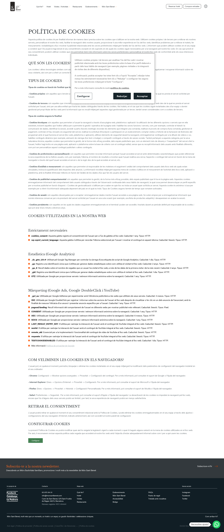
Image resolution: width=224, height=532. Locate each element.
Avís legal (10, 526)
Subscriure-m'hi (204, 466)
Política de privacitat (24, 526)
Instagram (186, 492)
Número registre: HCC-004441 (54, 504)
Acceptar (142, 96)
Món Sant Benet (108, 6)
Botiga (115, 502)
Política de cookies (87, 526)
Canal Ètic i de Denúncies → (66, 526)
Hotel (49, 6)
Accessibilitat (118, 499)
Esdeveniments (91, 6)
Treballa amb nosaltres (157, 499)
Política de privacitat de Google (60, 345)
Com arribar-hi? (211, 516)
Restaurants (77, 6)
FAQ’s (150, 492)
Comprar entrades (192, 6)
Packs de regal (154, 495)
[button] (216, 524)
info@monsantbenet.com (52, 495)
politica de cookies (120, 87)
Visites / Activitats (61, 6)
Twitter (184, 499)
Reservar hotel (174, 6)
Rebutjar (122, 96)
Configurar (36, 440)
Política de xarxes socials (43, 526)
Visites (79, 499)
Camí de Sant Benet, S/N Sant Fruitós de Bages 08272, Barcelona (57, 500)
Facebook (186, 495)
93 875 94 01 (47, 492)
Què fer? (39, 6)
